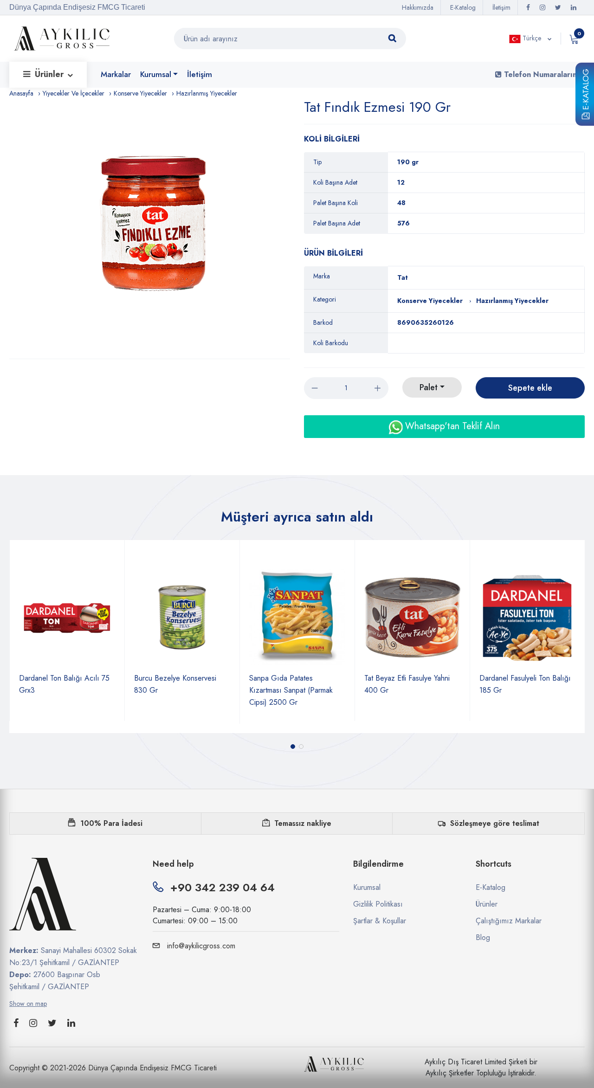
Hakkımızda (417, 7)
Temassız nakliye (302, 823)
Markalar (116, 74)
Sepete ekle (530, 388)
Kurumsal (155, 74)
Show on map (28, 1003)
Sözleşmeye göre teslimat (494, 823)
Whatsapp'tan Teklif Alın (451, 426)
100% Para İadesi (111, 823)
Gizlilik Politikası (378, 904)
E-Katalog (585, 91)
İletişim (501, 7)
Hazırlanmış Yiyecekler (206, 93)
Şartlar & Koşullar (379, 920)
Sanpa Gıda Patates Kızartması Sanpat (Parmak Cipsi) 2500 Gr (291, 690)
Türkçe (532, 38)
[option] (154, 228)
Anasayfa (21, 93)
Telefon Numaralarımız (543, 74)
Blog (483, 937)
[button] (293, 746)
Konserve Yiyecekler (140, 93)
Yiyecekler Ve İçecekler (73, 93)
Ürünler (50, 74)
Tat (402, 277)
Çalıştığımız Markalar (509, 920)
